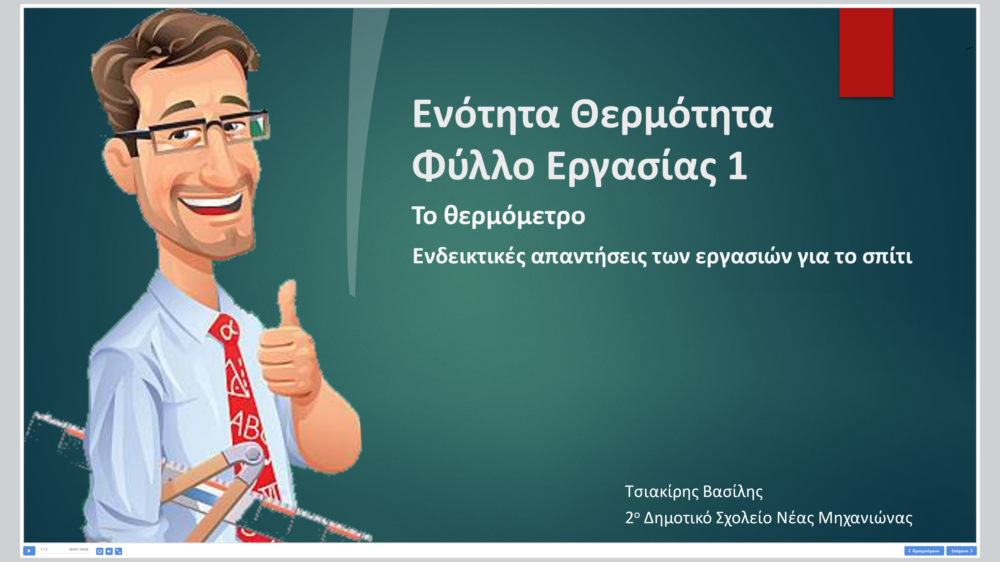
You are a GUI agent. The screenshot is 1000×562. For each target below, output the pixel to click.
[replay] (99, 551)
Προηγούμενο (926, 550)
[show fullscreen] (118, 551)
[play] (29, 550)
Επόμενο (960, 550)
